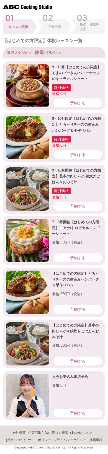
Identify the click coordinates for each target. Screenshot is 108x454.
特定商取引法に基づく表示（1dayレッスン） (62, 433)
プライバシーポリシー (70, 440)
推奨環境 (95, 440)
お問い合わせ (15, 440)
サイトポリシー (39, 440)
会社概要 (19, 433)
